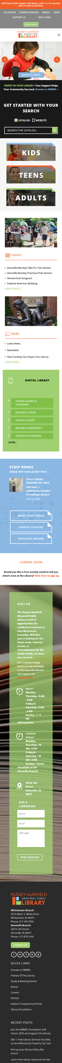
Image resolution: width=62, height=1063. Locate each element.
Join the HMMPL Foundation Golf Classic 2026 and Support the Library (31, 1031)
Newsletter (13, 350)
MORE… (13, 442)
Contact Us (20, 945)
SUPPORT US (19, 17)
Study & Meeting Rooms (24, 981)
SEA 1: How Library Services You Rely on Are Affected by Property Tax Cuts (31, 1041)
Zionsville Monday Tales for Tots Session (29, 267)
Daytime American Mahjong (22, 283)
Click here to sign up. (47, 575)
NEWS (57, 12)
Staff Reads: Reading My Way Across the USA (38, 483)
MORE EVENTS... (13, 288)
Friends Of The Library (23, 975)
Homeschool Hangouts (19, 278)
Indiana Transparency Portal (26, 1003)
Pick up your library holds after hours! (27, 1051)
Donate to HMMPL (21, 970)
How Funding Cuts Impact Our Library (27, 356)
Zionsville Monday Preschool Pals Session (29, 273)
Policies (15, 998)
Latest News (13, 343)
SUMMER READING (29, 12)
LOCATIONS (9, 12)
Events (14, 986)
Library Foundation (21, 1009)
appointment (25, 677)
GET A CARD (44, 17)
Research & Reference (29, 428)
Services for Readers (28, 435)
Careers (15, 992)
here (46, 3)
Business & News (26, 412)
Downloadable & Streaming (26, 403)
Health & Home (25, 420)
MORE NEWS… (13, 362)
